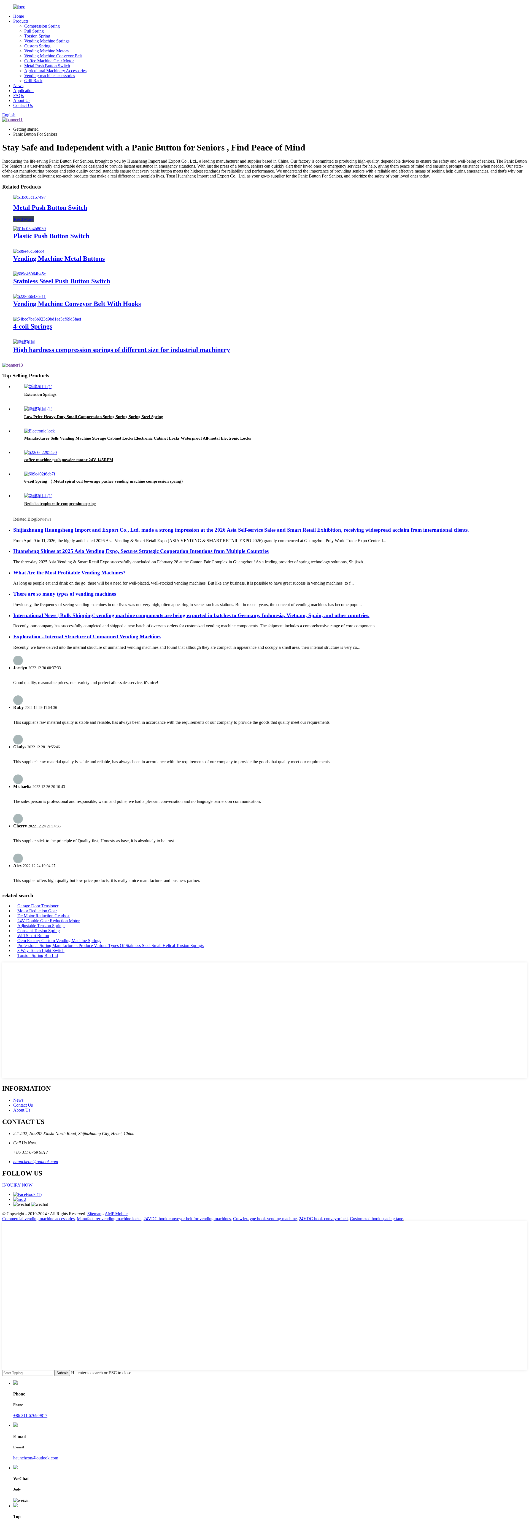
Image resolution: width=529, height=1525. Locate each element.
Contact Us (23, 105)
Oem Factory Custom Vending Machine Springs (59, 940)
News (18, 85)
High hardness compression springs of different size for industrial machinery (121, 349)
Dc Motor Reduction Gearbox (43, 915)
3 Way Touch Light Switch (40, 950)
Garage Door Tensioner (37, 905)
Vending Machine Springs (46, 41)
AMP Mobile (116, 1213)
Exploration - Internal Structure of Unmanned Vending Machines (87, 636)
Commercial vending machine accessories (38, 1218)
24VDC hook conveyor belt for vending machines (187, 1218)
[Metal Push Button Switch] (29, 197)
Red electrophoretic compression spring (60, 503)
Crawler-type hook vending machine (265, 1218)
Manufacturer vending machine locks (109, 1218)
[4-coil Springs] (47, 319)
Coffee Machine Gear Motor (49, 60)
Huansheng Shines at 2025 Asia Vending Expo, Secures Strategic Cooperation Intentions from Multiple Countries (141, 551)
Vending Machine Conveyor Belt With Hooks (77, 303)
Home (18, 16)
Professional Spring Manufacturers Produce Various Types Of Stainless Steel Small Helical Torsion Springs (110, 945)
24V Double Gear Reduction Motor (48, 920)
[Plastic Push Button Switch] (29, 228)
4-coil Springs (32, 326)
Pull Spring (34, 31)
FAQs (18, 95)
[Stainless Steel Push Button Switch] (29, 273)
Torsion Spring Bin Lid (37, 955)
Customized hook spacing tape (376, 1218)
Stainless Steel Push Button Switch (61, 281)
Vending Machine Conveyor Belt (53, 55)
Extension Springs (40, 394)
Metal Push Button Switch (47, 65)
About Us (21, 100)
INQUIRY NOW (17, 1185)
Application (23, 90)
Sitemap (94, 1213)
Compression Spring (42, 26)
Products (20, 21)
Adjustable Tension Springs (41, 925)
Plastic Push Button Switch (51, 236)
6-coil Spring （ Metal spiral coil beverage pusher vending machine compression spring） (104, 481)
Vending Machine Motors (46, 51)
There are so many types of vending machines (64, 594)
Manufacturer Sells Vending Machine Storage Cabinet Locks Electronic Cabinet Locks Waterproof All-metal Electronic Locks (137, 438)
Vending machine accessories (49, 75)
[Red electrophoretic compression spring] (38, 495)
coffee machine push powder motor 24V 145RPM (68, 460)
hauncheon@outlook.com (35, 1161)
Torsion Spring (37, 36)
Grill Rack (33, 80)
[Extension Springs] (38, 386)
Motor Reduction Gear (37, 910)
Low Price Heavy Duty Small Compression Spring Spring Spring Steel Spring (93, 417)
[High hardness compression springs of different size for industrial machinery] (24, 342)
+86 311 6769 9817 (30, 1415)
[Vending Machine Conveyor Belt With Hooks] (29, 296)
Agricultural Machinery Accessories (55, 70)
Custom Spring (37, 46)
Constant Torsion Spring (38, 930)
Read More (23, 219)
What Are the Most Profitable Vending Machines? (69, 572)
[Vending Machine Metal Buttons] (28, 251)
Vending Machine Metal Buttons (59, 258)
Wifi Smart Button (33, 935)
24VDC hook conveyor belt (323, 1218)
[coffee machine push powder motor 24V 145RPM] (40, 452)
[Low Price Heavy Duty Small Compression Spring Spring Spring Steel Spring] (38, 409)
